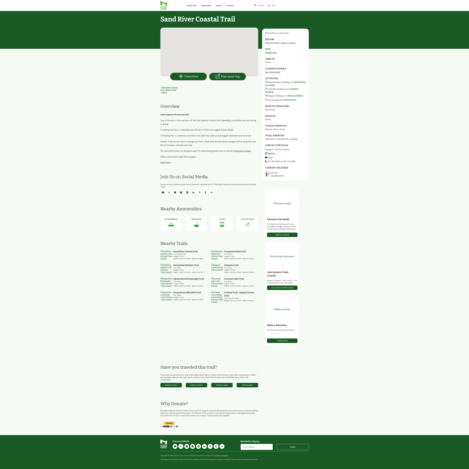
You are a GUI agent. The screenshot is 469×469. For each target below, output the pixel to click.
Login (273, 5)
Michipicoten (271, 52)
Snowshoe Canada (242, 150)
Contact (230, 5)
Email (270, 157)
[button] (209, 50)
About (219, 5)
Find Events (206, 5)
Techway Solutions (221, 455)
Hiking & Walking (295, 95)
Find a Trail (191, 5)
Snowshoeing (290, 99)
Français (261, 5)
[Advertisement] (209, 334)
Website (271, 153)
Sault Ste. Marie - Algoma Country (280, 42)
